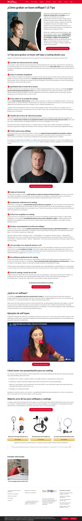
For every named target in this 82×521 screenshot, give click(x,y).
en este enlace (30, 519)
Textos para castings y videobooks (65, 497)
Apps (54, 1)
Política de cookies (12, 496)
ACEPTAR (65, 518)
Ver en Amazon (18, 439)
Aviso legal (10, 498)
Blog (71, 1)
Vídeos (60, 1)
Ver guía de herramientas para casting (58, 48)
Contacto (10, 500)
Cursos (66, 1)
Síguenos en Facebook (30, 490)
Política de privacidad (13, 493)
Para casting (34, 1)
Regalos (42, 1)
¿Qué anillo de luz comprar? (41, 364)
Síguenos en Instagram (30, 492)
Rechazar (73, 518)
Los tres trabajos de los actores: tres (65, 500)
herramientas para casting (32, 252)
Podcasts (48, 1)
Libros (27, 1)
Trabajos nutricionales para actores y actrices (66, 493)
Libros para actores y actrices (41, 287)
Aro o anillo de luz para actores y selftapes (65, 503)
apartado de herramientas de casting (29, 141)
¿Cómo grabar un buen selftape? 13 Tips (65, 507)
